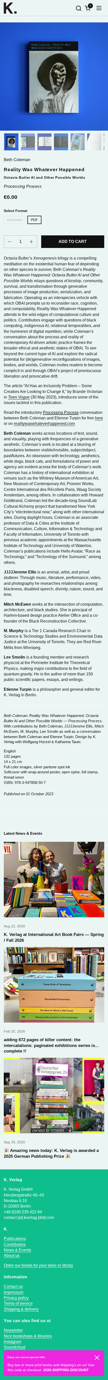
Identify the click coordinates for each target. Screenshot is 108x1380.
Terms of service (18, 1303)
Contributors (15, 1244)
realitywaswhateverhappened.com (44, 423)
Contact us (13, 1286)
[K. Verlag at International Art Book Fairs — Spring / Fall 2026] (54, 879)
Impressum (13, 1292)
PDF (34, 220)
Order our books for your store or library (38, 1265)
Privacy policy (16, 1298)
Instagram (12, 1341)
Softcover (14, 220)
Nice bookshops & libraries (28, 1336)
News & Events (17, 1250)
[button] (78, 8)
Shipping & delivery (21, 1309)
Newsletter (13, 1330)
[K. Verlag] (10, 8)
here (99, 418)
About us (12, 1255)
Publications (15, 1239)
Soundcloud (14, 1347)
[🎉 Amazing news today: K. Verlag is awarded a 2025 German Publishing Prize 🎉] (54, 1095)
